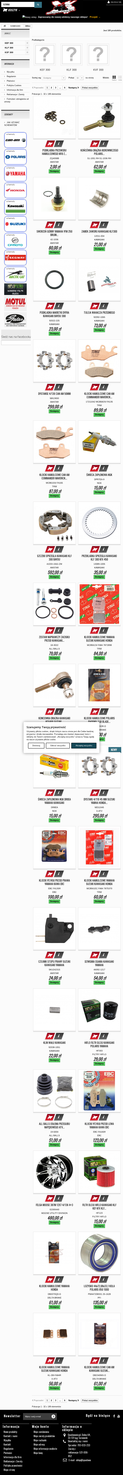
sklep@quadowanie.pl (86, 1460)
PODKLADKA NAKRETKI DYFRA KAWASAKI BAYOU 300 (54, 314)
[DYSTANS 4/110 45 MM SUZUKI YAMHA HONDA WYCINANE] (99, 766)
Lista (120, 80)
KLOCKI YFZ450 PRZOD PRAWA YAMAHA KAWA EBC (54, 882)
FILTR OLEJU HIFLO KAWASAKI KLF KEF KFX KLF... (99, 1206)
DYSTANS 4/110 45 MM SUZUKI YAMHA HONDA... (99, 801)
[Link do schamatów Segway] (15, 258)
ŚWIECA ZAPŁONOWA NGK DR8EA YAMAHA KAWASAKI (54, 801)
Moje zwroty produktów (44, 1436)
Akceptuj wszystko (84, 745)
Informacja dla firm (14, 90)
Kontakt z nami (10, 1436)
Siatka (114, 80)
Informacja (9, 63)
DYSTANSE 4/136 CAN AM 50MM (54, 393)
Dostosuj (36, 745)
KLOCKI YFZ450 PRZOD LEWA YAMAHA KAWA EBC (99, 1125)
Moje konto (40, 1426)
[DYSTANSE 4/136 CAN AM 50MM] (54, 361)
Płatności (10, 81)
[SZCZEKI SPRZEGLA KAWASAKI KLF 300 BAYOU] (54, 523)
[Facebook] (114, 1416)
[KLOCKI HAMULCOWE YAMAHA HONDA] (54, 1253)
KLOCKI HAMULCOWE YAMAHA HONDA (54, 1287)
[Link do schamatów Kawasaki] (15, 207)
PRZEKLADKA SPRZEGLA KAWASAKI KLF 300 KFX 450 (99, 557)
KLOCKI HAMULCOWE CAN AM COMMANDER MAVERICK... (99, 395)
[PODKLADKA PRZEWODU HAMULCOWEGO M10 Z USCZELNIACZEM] (54, 117)
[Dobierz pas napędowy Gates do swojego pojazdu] (15, 319)
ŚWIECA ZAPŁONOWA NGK (99, 475)
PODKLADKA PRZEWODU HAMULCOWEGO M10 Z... (54, 152)
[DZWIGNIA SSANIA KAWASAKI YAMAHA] (99, 929)
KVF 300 (9, 52)
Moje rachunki (40, 1440)
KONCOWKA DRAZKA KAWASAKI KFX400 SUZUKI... (54, 719)
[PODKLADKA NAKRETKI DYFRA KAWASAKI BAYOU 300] (54, 280)
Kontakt (7, 1444)
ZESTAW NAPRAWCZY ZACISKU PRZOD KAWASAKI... (54, 638)
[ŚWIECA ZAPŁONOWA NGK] (99, 442)
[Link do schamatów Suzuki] (15, 224)
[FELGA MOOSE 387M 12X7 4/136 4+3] (54, 1172)
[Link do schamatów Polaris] (15, 157)
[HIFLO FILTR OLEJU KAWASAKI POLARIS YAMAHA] (99, 1010)
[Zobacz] (58, 143)
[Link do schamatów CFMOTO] (15, 241)
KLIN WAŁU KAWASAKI (54, 1042)
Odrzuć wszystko (57, 745)
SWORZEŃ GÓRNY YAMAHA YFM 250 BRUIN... (54, 233)
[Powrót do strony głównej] (5, 26)
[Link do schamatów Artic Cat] (15, 274)
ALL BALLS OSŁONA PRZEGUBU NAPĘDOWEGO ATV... (54, 1125)
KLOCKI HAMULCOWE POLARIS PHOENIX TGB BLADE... (99, 719)
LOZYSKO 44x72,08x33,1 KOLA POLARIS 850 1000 (99, 1287)
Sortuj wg (36, 78)
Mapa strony (9, 1470)
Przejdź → (94, 17)
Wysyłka (10, 72)
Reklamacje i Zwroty (15, 94)
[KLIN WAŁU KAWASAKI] (54, 1010)
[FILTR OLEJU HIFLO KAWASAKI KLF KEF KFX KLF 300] (99, 1172)
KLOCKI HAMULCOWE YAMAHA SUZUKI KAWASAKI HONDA (99, 638)
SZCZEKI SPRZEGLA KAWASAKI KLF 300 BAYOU (54, 557)
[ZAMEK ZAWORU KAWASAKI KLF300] (99, 198)
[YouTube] (118, 1416)
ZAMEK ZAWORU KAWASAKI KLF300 (99, 231)
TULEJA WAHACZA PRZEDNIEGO (99, 312)
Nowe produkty (10, 1432)
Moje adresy (39, 1444)
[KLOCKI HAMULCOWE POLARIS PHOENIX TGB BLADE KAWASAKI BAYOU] (99, 685)
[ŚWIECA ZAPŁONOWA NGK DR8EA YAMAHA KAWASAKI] (54, 766)
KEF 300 (9, 43)
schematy (8, 114)
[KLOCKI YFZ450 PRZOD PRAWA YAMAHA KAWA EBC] (54, 847)
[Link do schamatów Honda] (15, 190)
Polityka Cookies (13, 85)
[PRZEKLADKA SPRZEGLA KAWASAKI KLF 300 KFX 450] (99, 523)
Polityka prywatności (13, 1465)
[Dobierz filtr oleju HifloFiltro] (15, 289)
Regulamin (11, 76)
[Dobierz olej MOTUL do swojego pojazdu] (15, 303)
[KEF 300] (45, 54)
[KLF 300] (71, 54)
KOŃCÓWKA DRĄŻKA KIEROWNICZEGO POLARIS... (99, 152)
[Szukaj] (38, 5)
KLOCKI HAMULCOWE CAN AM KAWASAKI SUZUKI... (99, 1368)
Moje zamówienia (41, 1432)
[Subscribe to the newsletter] (53, 1416)
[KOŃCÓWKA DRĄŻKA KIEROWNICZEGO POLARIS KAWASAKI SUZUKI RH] (99, 117)
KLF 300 (9, 48)
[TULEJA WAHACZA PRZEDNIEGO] (99, 280)
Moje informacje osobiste (45, 1448)
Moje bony (38, 1453)
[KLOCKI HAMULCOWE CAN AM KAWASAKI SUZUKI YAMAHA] (99, 1334)
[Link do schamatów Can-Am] (15, 140)
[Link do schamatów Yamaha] (15, 174)
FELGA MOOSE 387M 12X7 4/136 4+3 (54, 1205)
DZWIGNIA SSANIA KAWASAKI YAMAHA (99, 963)
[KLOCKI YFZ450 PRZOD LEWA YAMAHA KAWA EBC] (99, 1091)
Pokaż (71, 78)
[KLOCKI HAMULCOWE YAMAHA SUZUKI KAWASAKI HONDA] (99, 604)
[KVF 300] (98, 54)
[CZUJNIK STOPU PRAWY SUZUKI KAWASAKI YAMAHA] (54, 929)
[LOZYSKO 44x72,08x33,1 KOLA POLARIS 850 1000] (99, 1253)
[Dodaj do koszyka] (50, 143)
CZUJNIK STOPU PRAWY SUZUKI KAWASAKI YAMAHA (54, 963)
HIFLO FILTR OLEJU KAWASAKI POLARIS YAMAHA (99, 1044)
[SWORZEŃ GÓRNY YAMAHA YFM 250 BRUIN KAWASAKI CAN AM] (54, 198)
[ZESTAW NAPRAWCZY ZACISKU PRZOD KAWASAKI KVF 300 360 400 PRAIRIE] (54, 604)
